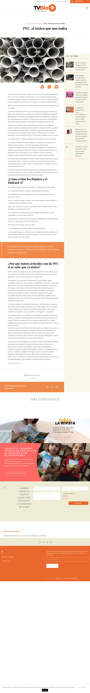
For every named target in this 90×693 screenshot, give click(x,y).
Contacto (5, 561)
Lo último (72, 56)
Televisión (79, 1)
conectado (22, 536)
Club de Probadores (60, 1)
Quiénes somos (7, 557)
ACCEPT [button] (45, 690)
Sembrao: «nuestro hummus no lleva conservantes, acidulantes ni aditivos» (81, 151)
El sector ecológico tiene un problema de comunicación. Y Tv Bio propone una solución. (81, 97)
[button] (87, 8)
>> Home (28, 23)
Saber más (65, 498)
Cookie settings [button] (81, 687)
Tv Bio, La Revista (42, 1)
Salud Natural (38, 23)
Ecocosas (20, 363)
